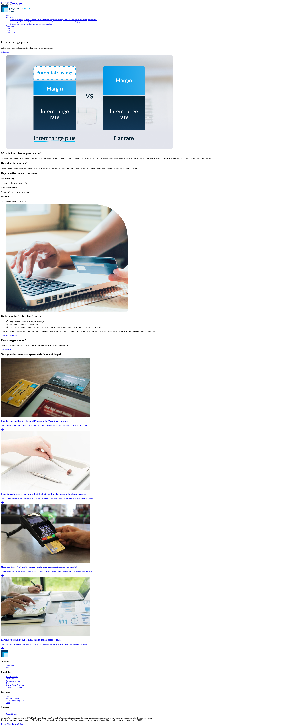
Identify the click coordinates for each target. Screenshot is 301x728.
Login (8, 30)
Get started (5, 52)
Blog (31, 24)
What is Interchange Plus (53, 20)
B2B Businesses (12, 677)
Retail (8, 683)
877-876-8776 (17, 4)
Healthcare (10, 679)
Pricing (8, 15)
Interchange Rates (45, 22)
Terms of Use (6, 724)
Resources (9, 18)
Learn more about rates (9, 335)
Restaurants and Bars (13, 681)
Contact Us (10, 28)
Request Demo (11, 714)
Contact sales (10, 32)
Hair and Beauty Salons (14, 687)
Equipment (10, 26)
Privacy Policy (17, 724)
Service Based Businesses (15, 685)
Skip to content (6, 2)
